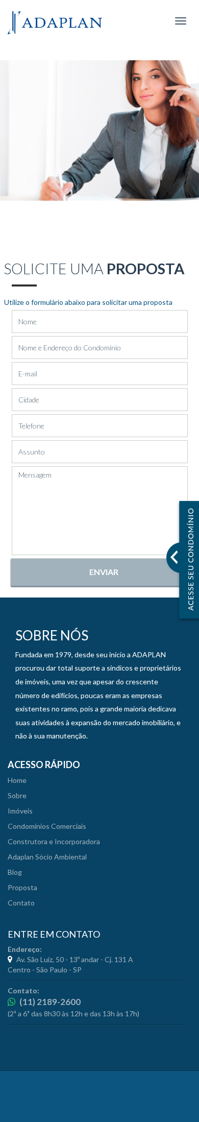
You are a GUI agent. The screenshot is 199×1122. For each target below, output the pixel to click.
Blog (15, 872)
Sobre (17, 795)
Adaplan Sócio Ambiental (47, 856)
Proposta (22, 887)
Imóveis (20, 810)
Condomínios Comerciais (47, 826)
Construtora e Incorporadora (54, 841)
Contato (21, 902)
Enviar (103, 572)
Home (17, 780)
